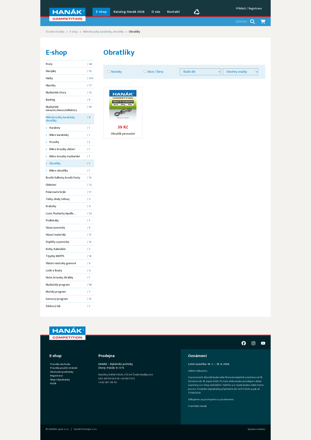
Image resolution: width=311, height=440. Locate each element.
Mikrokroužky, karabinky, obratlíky (103, 31)
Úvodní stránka (55, 31)
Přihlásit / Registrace (249, 8)
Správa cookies (256, 429)
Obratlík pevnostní (123, 133)
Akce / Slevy (155, 71)
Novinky (116, 71)
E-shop (73, 31)
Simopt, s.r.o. (89, 429)
